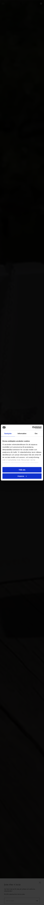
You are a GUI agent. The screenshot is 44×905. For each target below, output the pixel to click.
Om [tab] (36, 433)
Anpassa (21, 476)
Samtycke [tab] (8, 433)
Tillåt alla (22, 470)
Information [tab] (22, 433)
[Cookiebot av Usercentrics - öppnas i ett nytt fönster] (32, 427)
